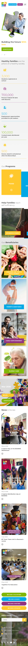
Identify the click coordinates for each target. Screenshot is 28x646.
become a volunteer (14, 594)
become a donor (14, 599)
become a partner (14, 603)
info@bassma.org (8, 633)
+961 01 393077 (15, 630)
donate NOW (8, 400)
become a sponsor (14, 608)
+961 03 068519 (7, 630)
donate (20, 4)
